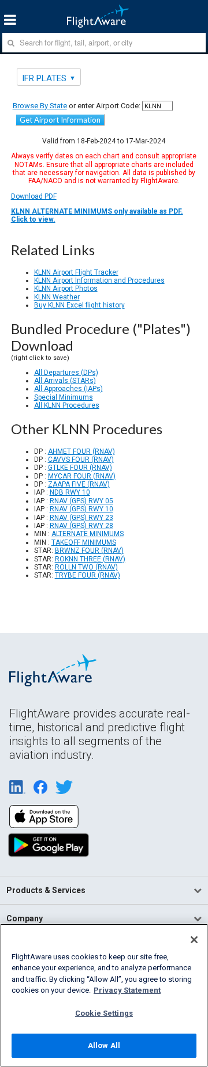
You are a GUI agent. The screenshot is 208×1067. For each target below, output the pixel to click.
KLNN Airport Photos (66, 288)
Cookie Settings (104, 1013)
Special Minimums (63, 397)
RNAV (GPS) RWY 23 (81, 518)
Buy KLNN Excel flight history (79, 305)
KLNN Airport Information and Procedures (99, 280)
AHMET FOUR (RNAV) (81, 451)
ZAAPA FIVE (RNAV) (79, 484)
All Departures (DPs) (66, 373)
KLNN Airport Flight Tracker (76, 272)
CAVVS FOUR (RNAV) (81, 459)
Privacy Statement (127, 990)
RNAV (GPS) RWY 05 (81, 501)
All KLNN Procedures (66, 405)
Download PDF (97, 207)
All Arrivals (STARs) (65, 381)
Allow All (104, 1045)
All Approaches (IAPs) (68, 389)
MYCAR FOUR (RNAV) (82, 476)
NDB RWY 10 (70, 492)
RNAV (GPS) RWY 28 (81, 526)
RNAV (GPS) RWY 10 (81, 509)
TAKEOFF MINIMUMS (83, 542)
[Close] (194, 939)
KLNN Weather (57, 297)
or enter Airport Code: (76, 105)
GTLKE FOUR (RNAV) (80, 468)
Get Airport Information (60, 119)
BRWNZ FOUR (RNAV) (89, 550)
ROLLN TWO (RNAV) (86, 567)
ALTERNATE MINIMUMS (87, 534)
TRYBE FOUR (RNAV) (87, 575)
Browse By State (40, 105)
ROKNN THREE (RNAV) (90, 559)
